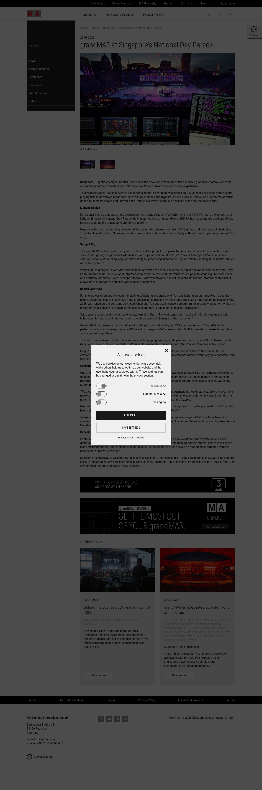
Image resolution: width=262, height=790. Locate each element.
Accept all (131, 415)
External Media (152, 394)
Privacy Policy (125, 437)
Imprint (140, 437)
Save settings (131, 427)
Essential (156, 385)
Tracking (156, 402)
